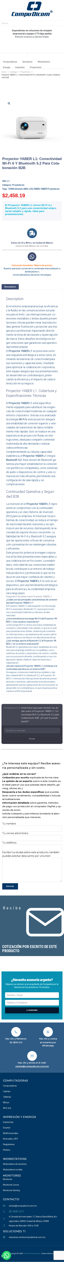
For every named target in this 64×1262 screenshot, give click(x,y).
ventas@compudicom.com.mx (32, 1066)
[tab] (10, 287)
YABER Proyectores (50, 189)
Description (10, 286)
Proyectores (25, 72)
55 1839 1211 (16, 1042)
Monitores (12, 1175)
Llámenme (32, 1010)
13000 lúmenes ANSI (18, 189)
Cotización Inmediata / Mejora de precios (32, 265)
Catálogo (13, 72)
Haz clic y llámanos (15, 1038)
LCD (31, 189)
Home (3, 72)
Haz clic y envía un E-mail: (32, 1062)
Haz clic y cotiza (48, 1038)
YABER (36, 189)
